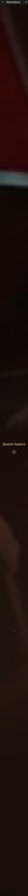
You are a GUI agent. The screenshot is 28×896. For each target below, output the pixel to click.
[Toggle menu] (26, 2)
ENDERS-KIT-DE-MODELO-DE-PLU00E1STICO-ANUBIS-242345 (13, 2)
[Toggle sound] (14, 452)
